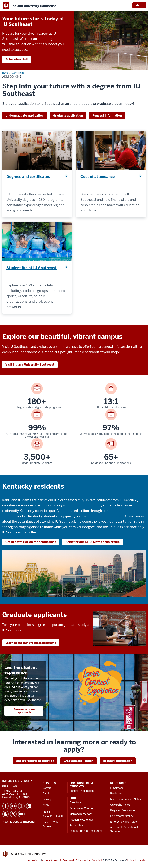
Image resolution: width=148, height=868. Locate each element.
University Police (120, 804)
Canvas (47, 788)
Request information (107, 115)
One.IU (47, 793)
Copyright (97, 860)
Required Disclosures (122, 810)
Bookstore (116, 793)
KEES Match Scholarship (106, 516)
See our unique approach (24, 710)
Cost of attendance (97, 176)
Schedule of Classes (81, 808)
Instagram (21, 806)
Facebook (5, 806)
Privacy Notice (83, 860)
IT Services (116, 788)
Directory (75, 802)
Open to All (68, 860)
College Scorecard (51, 860)
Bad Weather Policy (121, 816)
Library (47, 799)
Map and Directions (81, 814)
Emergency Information (124, 821)
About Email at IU (53, 816)
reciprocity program (85, 505)
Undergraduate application (24, 115)
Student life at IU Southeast (31, 267)
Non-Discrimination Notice (126, 799)
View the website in (18, 821)
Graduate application (68, 115)
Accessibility (34, 860)
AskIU (46, 804)
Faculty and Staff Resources (86, 830)
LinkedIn (29, 806)
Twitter (13, 814)
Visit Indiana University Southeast (29, 364)
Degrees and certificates (28, 176)
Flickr (13, 806)
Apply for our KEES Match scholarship (93, 542)
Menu (139, 5)
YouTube (21, 814)
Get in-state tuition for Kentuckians (30, 542)
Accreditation (78, 825)
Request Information (82, 790)
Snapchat (5, 814)
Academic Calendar (81, 819)
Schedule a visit (16, 59)
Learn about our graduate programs (30, 643)
